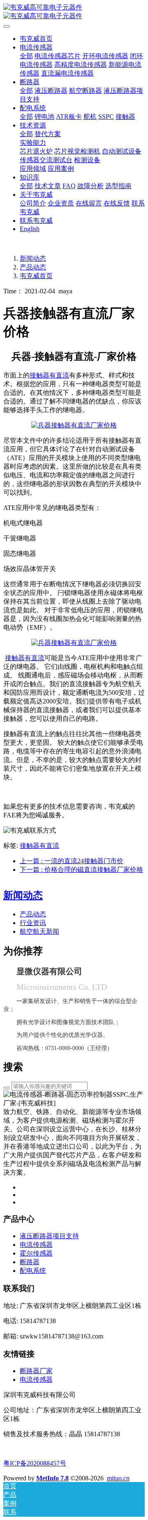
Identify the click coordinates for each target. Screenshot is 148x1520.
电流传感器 (36, 1379)
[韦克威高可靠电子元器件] (74, 425)
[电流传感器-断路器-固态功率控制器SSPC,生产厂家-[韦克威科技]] (74, 12)
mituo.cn (118, 1478)
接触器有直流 (39, 845)
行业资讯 (33, 922)
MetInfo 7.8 (52, 1478)
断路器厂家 (36, 1370)
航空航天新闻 (39, 931)
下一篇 (81, 869)
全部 (26, 55)
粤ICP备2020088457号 (34, 1463)
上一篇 (71, 860)
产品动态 (33, 267)
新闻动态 (33, 258)
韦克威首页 (36, 38)
